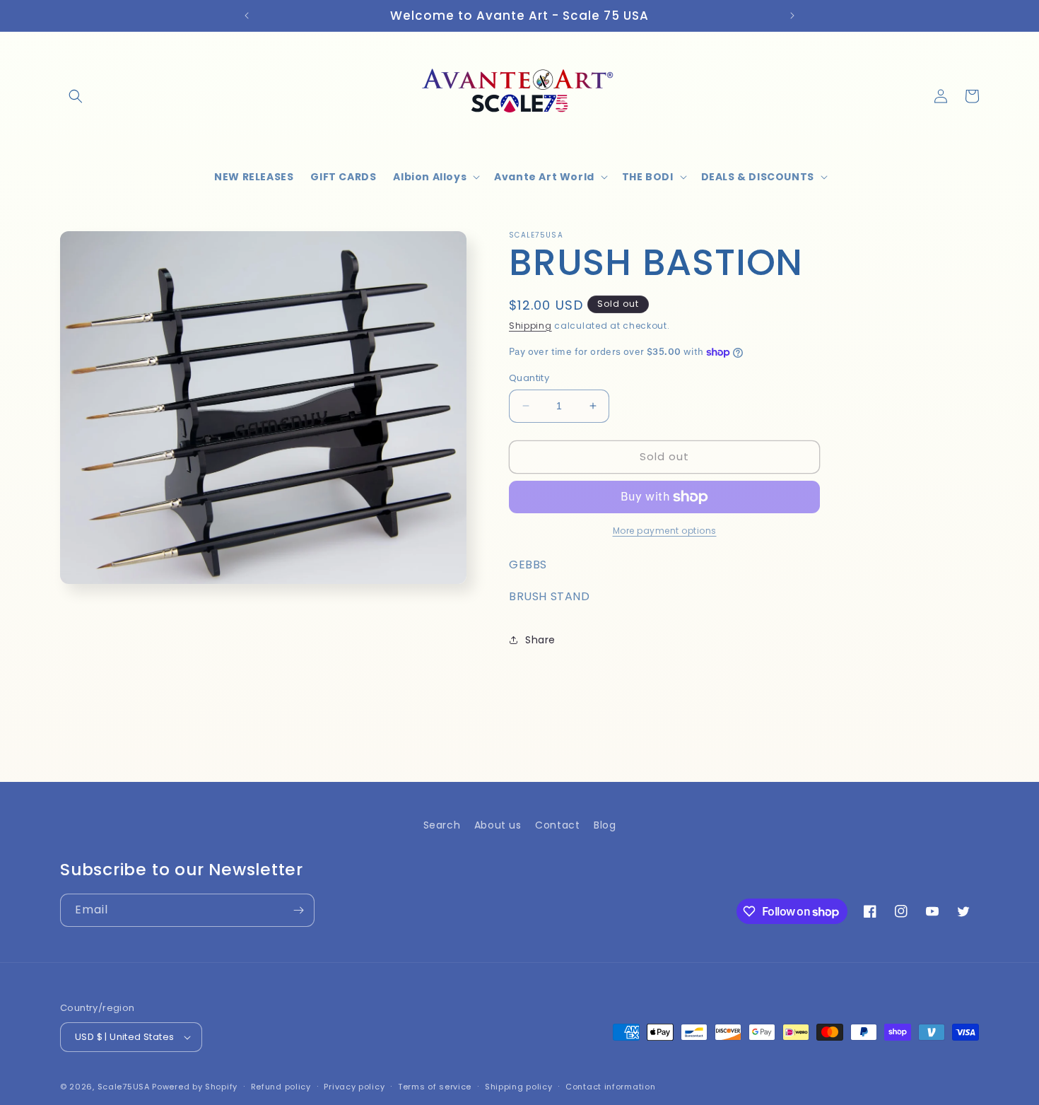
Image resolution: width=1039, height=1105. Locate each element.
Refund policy (281, 1086)
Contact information (610, 1086)
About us (498, 825)
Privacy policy (354, 1086)
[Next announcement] (792, 15)
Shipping (530, 326)
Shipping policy (519, 1086)
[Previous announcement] (246, 15)
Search (442, 825)
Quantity (529, 378)
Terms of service (434, 1086)
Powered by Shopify (194, 1086)
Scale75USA (124, 1086)
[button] (75, 96)
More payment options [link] (665, 531)
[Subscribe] (298, 910)
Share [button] (540, 640)
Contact (557, 825)
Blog (605, 825)
